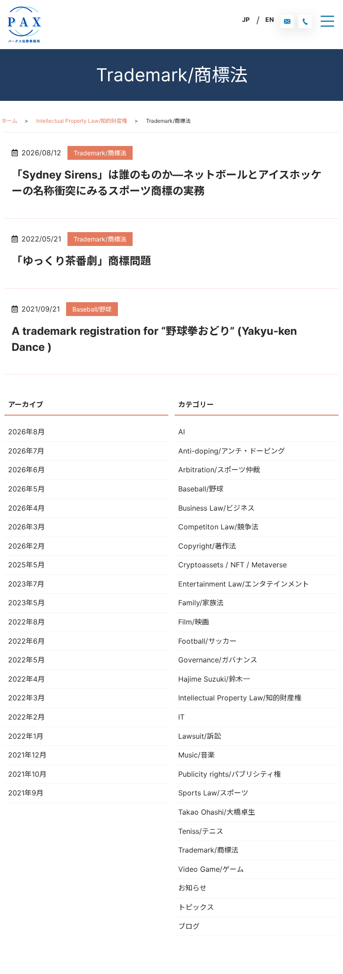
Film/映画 (193, 621)
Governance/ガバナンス (217, 659)
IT (181, 716)
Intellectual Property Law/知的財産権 (81, 120)
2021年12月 (27, 754)
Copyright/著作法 (207, 545)
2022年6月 (26, 641)
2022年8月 (26, 621)
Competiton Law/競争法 (218, 526)
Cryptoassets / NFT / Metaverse (232, 564)
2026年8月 (26, 431)
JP (246, 19)
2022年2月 (26, 716)
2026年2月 (26, 545)
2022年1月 (25, 736)
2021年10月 (27, 774)
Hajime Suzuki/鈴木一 (214, 678)
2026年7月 (26, 450)
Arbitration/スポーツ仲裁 (219, 469)
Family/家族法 (201, 602)
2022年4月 (26, 678)
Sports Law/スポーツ (213, 792)
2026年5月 (26, 488)
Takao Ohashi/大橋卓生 (216, 812)
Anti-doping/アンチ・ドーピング (231, 450)
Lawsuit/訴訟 (199, 736)
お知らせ (192, 887)
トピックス (196, 907)
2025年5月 (26, 564)
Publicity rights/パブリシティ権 (229, 774)
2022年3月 (26, 697)
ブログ (189, 926)
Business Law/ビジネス (216, 508)
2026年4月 (26, 508)
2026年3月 (26, 526)
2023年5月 (26, 602)
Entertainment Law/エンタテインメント (243, 583)
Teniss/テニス (200, 831)
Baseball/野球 (92, 309)
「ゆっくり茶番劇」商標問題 (81, 260)
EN (269, 19)
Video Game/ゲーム (211, 869)
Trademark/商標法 (100, 153)
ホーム (9, 120)
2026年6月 (26, 469)
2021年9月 (25, 792)
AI (181, 431)
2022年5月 (26, 659)
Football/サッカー (207, 641)
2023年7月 (26, 583)
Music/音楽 (196, 754)
